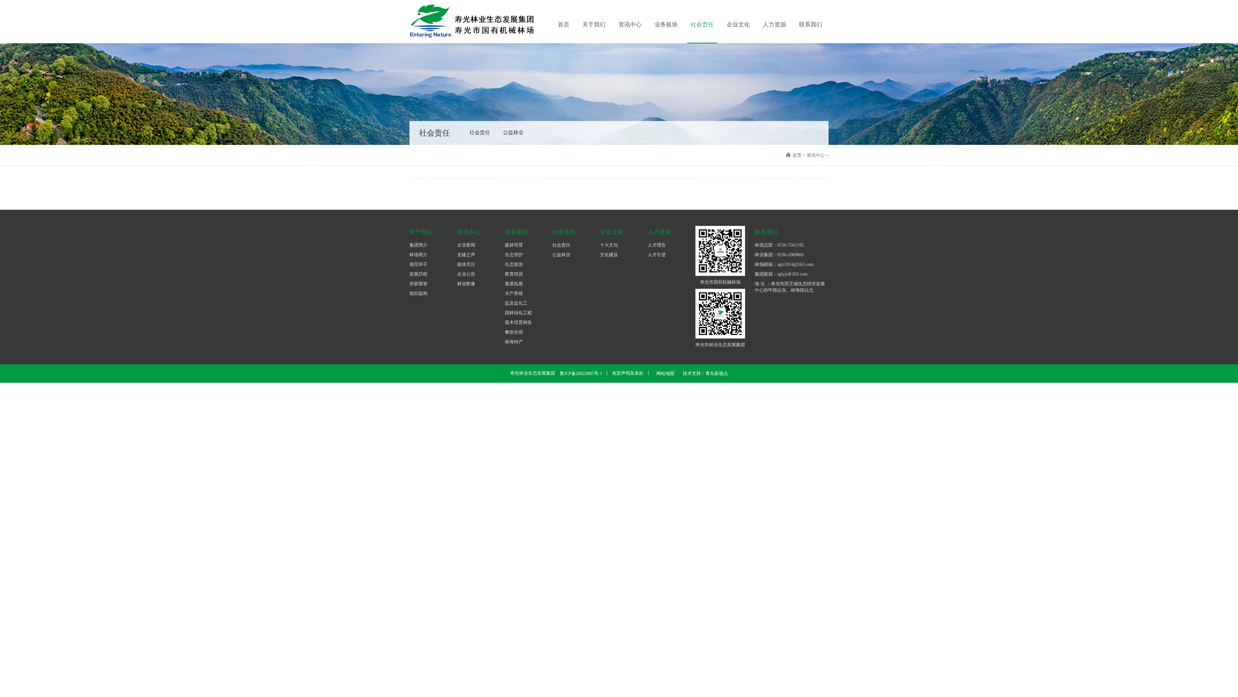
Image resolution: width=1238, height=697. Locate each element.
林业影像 (466, 283)
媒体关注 (466, 264)
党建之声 (466, 254)
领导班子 (418, 264)
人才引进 (657, 254)
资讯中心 (630, 24)
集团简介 (418, 245)
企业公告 (466, 274)
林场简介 (418, 254)
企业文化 (738, 24)
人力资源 (774, 24)
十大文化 (609, 245)
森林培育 (514, 245)
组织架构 (418, 293)
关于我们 (593, 24)
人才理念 (657, 245)
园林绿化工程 (518, 312)
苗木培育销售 (518, 322)
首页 (563, 24)
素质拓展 (514, 283)
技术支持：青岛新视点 (705, 373)
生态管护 (514, 254)
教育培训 (514, 274)
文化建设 (609, 254)
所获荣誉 (418, 283)
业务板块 (666, 24)
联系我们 (810, 24)
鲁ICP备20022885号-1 (581, 373)
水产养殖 (514, 293)
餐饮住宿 (514, 332)
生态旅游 (514, 264)
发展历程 (418, 274)
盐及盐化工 (516, 303)
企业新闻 (466, 245)
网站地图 (665, 373)
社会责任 (702, 24)
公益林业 (513, 132)
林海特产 (514, 341)
